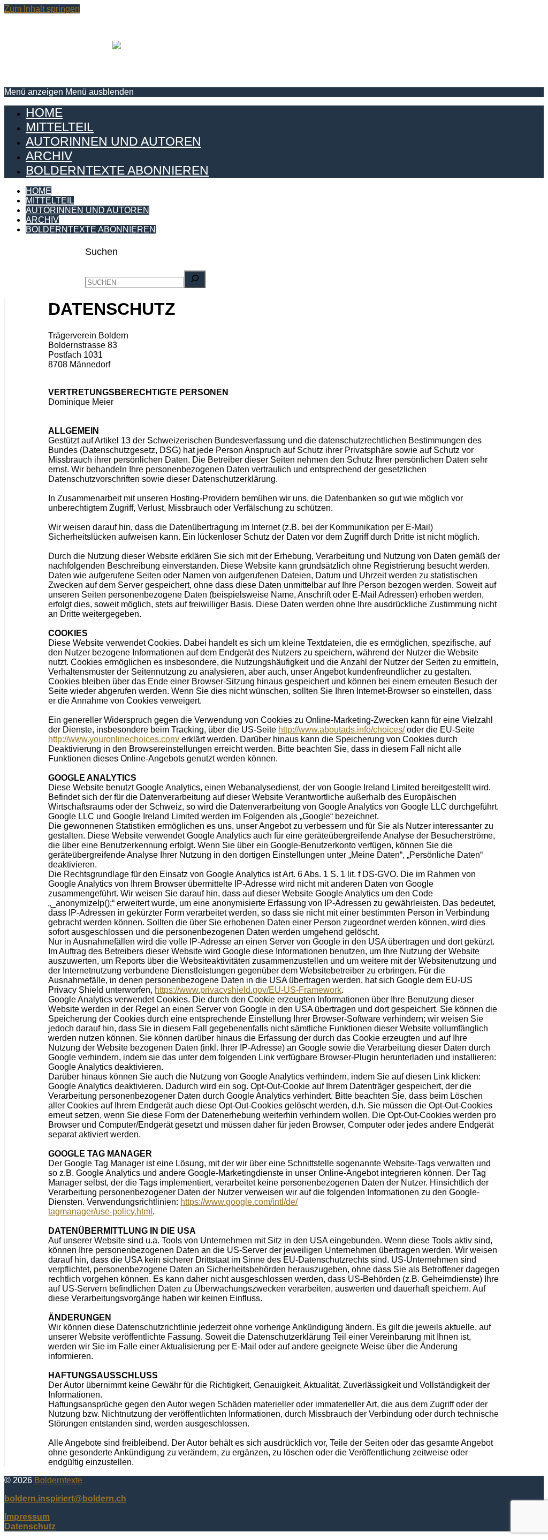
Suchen (101, 251)
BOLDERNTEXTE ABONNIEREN (117, 170)
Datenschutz (30, 1526)
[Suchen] (195, 279)
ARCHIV (49, 156)
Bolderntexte (58, 1480)
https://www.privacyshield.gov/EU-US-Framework (248, 989)
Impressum (27, 1516)
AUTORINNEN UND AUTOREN (113, 141)
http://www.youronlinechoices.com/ (113, 739)
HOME (44, 112)
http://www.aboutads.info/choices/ (341, 729)
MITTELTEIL (60, 127)
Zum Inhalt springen (42, 8)
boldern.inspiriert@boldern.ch (65, 1498)
